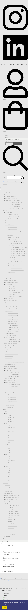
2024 (6, 433)
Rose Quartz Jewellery (10, 382)
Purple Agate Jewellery (13, 329)
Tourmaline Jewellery (10, 403)
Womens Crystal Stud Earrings (18, 251)
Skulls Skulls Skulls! (12, 532)
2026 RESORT (11, 417)
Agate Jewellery (9, 311)
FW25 (9, 429)
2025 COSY (11, 431)
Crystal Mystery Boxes (13, 286)
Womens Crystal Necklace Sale (15, 208)
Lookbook (5, 411)
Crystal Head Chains (12, 259)
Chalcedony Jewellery (10, 349)
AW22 (9, 464)
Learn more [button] (20, 604)
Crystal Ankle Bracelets (13, 237)
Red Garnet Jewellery (10, 378)
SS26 (9, 415)
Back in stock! (8, 220)
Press (9, 530)
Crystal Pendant (11, 272)
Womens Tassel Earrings (13, 294)
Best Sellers (8, 222)
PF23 (9, 450)
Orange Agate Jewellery (13, 323)
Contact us (7, 536)
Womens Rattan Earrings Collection (19, 253)
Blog (6, 503)
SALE (4, 194)
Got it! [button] (4, 607)
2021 (6, 466)
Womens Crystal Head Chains (18, 261)
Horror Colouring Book (10, 280)
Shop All (5, 210)
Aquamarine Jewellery (10, 335)
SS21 (9, 470)
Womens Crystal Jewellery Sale (12, 200)
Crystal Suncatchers (12, 227)
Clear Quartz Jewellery (13, 372)
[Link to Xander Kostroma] (8, 564)
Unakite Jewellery (9, 407)
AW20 (9, 481)
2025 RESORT (11, 427)
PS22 (9, 456)
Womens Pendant (15, 276)
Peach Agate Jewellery (13, 325)
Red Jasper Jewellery (10, 380)
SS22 (9, 458)
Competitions (11, 507)
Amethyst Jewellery (9, 333)
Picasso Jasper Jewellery (11, 368)
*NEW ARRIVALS (6, 192)
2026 (6, 413)
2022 (6, 454)
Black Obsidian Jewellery (11, 343)
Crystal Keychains (12, 263)
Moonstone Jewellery (10, 366)
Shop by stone (6, 304)
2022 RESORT (11, 460)
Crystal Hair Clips (12, 257)
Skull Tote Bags (9, 298)
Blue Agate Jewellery (13, 315)
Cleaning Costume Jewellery (12, 497)
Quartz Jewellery (9, 370)
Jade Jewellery (8, 358)
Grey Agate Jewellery (13, 321)
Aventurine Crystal (9, 337)
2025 (6, 423)
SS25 (9, 425)
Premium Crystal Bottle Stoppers (15, 231)
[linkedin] (15, 61)
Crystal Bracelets (12, 239)
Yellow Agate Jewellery (13, 331)
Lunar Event (11, 524)
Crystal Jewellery (9, 235)
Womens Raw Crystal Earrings (18, 255)
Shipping (7, 487)
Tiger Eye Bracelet (12, 397)
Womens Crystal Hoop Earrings (18, 249)
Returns (7, 489)
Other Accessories (9, 284)
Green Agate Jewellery (13, 319)
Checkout (17, 143)
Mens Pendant (14, 274)
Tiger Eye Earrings (12, 399)
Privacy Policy (8, 491)
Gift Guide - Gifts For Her (13, 513)
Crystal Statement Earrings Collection (19, 247)
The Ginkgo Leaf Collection (14, 218)
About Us (5, 409)
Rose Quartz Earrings (13, 388)
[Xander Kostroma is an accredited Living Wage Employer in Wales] (15, 581)
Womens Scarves (9, 302)
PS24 (9, 435)
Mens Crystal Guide (12, 526)
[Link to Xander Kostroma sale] (11, 558)
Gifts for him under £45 (13, 216)
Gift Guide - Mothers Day (14, 519)
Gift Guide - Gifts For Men (14, 515)
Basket (9, 143)
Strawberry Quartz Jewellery (14, 376)
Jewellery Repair (9, 493)
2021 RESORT (11, 472)
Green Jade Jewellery (13, 360)
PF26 (9, 419)
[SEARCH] (22, 177)
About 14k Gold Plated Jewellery (12, 495)
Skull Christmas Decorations (14, 233)
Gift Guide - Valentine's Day (14, 521)
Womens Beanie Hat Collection (15, 292)
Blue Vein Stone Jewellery (11, 347)
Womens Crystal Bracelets (17, 243)
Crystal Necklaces (12, 265)
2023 (6, 444)
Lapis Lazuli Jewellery (10, 364)
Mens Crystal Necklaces (16, 268)
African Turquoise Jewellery (11, 309)
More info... (5, 483)
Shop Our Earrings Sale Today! (15, 204)
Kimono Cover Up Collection (12, 282)
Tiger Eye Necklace (12, 401)
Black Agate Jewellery (13, 313)
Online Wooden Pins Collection (15, 290)
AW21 (9, 476)
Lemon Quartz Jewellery (13, 374)
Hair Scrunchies (11, 288)
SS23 (9, 448)
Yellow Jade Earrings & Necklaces (16, 362)
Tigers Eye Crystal (9, 392)
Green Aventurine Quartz (14, 339)
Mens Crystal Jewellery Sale (11, 198)
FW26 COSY (11, 421)
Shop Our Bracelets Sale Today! (15, 202)
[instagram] (15, 31)
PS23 (9, 446)
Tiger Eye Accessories (13, 395)
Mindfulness (11, 528)
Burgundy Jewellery (12, 317)
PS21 (9, 468)
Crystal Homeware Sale (10, 196)
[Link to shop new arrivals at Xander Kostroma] (11, 552)
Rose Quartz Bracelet (13, 386)
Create (9, 590)
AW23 (9, 452)
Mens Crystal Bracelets (16, 241)
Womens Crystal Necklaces (17, 270)
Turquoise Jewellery (10, 405)
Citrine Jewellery (9, 352)
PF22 (9, 462)
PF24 (9, 442)
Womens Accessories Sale (14, 206)
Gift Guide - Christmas (13, 511)
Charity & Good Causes (13, 505)
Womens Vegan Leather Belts (15, 296)
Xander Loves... (11, 534)
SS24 (9, 438)
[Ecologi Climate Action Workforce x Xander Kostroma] (14, 579)
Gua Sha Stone (8, 278)
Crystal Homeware (9, 225)
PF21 (9, 474)
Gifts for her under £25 (13, 214)
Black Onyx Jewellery (10, 345)
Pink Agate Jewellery (13, 327)
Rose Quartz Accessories (14, 384)
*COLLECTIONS (9, 212)
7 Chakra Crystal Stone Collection (13, 306)
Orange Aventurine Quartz (14, 341)
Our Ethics (7, 485)
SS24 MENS (11, 440)
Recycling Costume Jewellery (12, 499)
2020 (6, 478)
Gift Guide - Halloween (13, 517)
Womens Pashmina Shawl (11, 300)
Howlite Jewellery (9, 356)
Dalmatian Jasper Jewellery (11, 354)
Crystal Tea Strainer (12, 229)
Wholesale (7, 501)
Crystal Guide (11, 509)
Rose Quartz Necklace (13, 390)
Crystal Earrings (11, 245)
